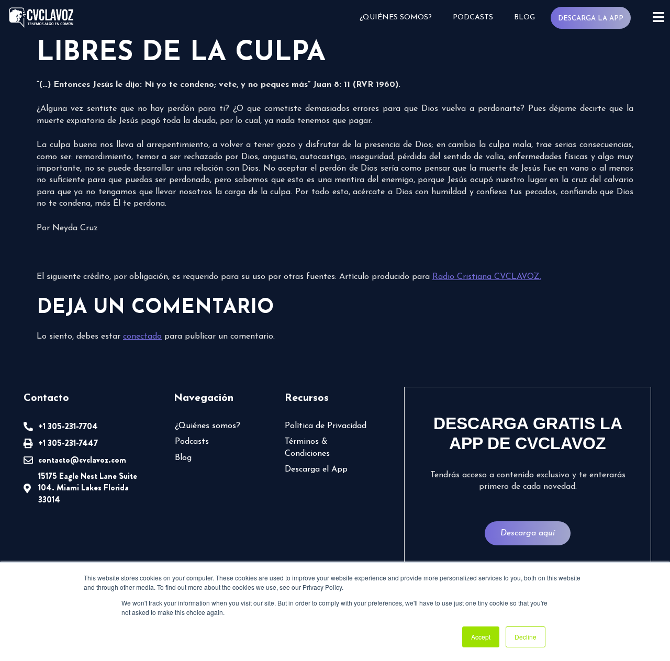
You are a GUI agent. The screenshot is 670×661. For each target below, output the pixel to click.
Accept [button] (480, 636)
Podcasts (473, 17)
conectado (142, 336)
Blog (524, 17)
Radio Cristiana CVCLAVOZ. (486, 277)
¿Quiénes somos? (396, 17)
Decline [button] (526, 636)
